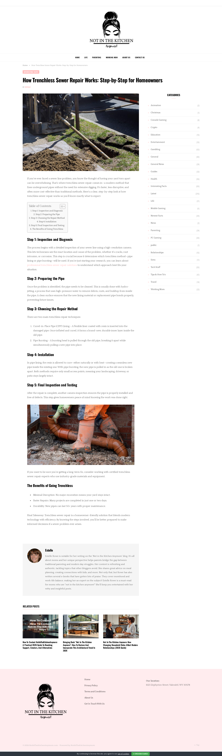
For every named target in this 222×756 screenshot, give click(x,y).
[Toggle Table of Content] (61, 206)
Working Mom (112, 57)
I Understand (140, 754)
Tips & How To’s (158, 274)
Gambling (155, 149)
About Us (126, 57)
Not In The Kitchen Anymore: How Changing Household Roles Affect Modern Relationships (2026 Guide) (120, 644)
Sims (153, 260)
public (154, 245)
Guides (154, 171)
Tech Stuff (155, 267)
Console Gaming (158, 120)
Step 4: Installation (47, 221)
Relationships (157, 252)
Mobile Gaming (158, 208)
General (154, 157)
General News (157, 164)
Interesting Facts (31, 72)
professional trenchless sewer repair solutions (52, 265)
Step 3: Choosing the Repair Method (48, 218)
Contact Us (140, 57)
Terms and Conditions (94, 692)
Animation (156, 105)
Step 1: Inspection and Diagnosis (47, 211)
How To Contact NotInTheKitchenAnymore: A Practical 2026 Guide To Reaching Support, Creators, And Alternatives (40, 644)
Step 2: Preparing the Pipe (48, 214)
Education (155, 135)
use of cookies (123, 754)
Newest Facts (157, 216)
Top (197, 745)
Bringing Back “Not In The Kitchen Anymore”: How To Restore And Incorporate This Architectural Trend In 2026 (79, 646)
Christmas (155, 112)
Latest (153, 193)
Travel (153, 282)
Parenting (96, 57)
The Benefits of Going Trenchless (47, 229)
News (153, 223)
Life (85, 57)
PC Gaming (156, 238)
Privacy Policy (91, 685)
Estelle (28, 87)
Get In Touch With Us (94, 704)
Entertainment (158, 142)
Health (154, 179)
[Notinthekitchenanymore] (111, 29)
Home (77, 57)
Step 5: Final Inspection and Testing (47, 225)
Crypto (154, 127)
